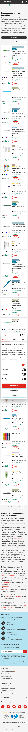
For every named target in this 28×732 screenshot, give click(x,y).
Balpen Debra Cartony (18, 206)
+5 (2, 58)
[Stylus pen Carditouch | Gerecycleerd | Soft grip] (6, 226)
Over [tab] (23, 339)
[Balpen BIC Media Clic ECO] (6, 400)
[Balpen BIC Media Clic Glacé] (6, 474)
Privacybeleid (4, 656)
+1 (2, 213)
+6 (2, 120)
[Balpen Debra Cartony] (6, 205)
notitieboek (9, 596)
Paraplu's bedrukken (6, 678)
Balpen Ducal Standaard (18, 149)
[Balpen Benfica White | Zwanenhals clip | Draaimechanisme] (6, 71)
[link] (5, 506)
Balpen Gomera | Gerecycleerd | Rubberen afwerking (19, 419)
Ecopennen (5, 586)
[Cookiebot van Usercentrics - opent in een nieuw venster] (20, 335)
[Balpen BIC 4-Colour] (6, 456)
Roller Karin (15, 321)
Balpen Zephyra (16, 491)
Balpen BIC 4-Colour (17, 456)
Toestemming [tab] (5, 339)
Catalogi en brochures (7, 690)
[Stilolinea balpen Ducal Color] (6, 168)
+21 (3, 408)
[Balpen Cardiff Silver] (6, 112)
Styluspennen (6, 582)
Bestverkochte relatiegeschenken (9, 693)
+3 (2, 157)
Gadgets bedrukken (6, 683)
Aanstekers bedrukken (7, 676)
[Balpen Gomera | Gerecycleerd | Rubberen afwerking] (6, 418)
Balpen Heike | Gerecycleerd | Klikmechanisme (16, 303)
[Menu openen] (2, 2)
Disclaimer (21, 730)
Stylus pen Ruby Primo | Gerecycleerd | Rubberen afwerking (19, 131)
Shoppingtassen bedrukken (8, 688)
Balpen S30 (15, 245)
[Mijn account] (23, 2)
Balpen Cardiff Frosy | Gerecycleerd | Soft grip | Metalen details (18, 266)
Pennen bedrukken (6, 674)
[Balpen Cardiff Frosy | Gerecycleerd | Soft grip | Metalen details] (6, 263)
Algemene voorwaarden (8, 727)
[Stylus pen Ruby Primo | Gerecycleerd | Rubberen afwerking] (6, 131)
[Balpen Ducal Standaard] (6, 149)
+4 (2, 99)
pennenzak (18, 596)
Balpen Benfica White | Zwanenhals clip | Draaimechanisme (18, 73)
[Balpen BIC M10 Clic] (6, 187)
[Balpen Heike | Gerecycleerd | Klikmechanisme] (6, 303)
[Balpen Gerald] (6, 91)
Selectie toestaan (14, 390)
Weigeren (14, 395)
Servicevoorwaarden (15, 656)
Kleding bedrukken (6, 686)
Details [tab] (14, 339)
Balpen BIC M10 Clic (17, 185)
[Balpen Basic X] (6, 437)
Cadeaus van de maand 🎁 (8, 671)
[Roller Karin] (6, 323)
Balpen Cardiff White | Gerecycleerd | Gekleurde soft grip (19, 53)
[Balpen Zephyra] (6, 493)
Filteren (15, 37)
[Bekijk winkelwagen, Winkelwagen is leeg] (26, 2)
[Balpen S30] (6, 245)
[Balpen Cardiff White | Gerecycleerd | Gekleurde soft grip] (6, 50)
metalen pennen (18, 538)
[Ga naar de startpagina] (7, 1)
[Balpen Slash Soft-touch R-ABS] (6, 284)
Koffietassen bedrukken (7, 681)
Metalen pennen (6, 579)
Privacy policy (22, 727)
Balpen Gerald (16, 90)
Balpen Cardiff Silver (17, 113)
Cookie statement (8, 730)
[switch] (24, 369)
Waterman (5, 538)
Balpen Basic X (16, 434)
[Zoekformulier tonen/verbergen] (19, 2)
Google (23, 656)
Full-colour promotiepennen (9, 575)
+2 (2, 79)
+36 (3, 482)
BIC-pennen (5, 589)
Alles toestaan (14, 385)
